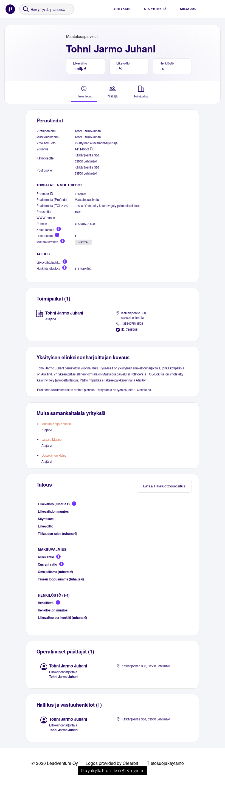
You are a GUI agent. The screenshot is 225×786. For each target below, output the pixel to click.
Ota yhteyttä (155, 9)
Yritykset (122, 9)
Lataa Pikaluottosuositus (164, 486)
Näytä (83, 242)
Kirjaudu (188, 9)
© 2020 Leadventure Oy (55, 763)
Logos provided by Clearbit (112, 763)
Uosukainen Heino (53, 455)
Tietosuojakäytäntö (165, 763)
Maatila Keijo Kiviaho (56, 424)
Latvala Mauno (51, 439)
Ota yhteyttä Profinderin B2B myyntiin (112, 770)
